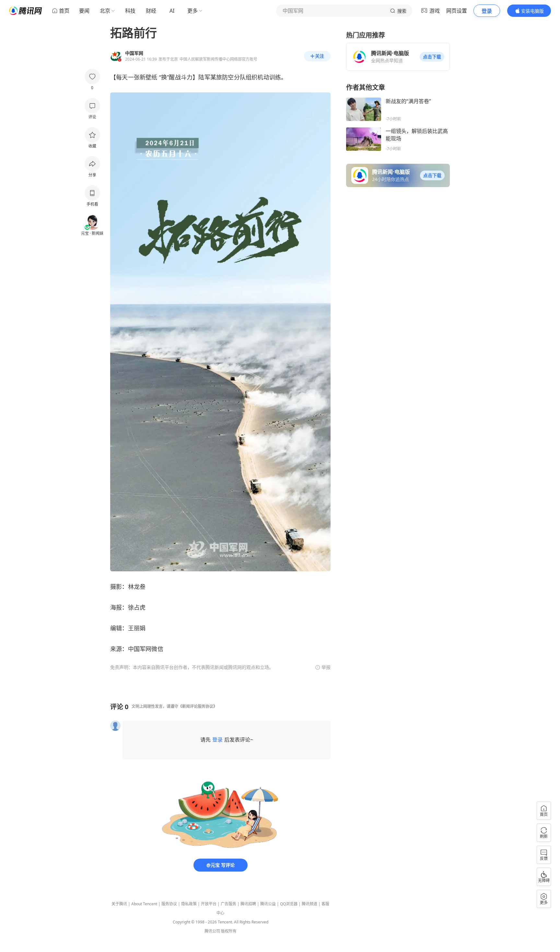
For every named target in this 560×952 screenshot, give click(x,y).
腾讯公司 (212, 931)
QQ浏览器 (289, 904)
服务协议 (169, 904)
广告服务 (228, 904)
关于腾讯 (119, 904)
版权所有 (229, 931)
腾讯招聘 (248, 904)
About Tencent (144, 904)
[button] (432, 57)
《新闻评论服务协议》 (197, 706)
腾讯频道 (309, 904)
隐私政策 (189, 904)
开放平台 (208, 904)
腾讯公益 (268, 904)
